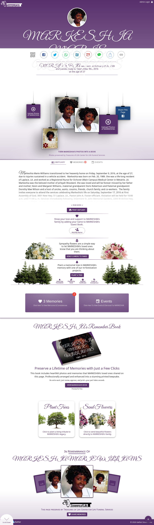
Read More (77, 205)
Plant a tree (76, 275)
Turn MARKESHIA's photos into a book (77, 152)
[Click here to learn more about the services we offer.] (77, 503)
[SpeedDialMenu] (148, 519)
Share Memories (78, 514)
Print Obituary (78, 210)
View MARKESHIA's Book (77, 385)
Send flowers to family (77, 256)
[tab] (58, 162)
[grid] (77, 121)
